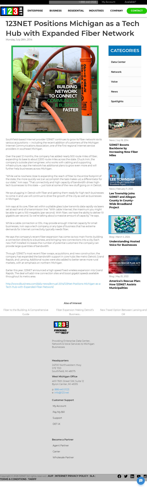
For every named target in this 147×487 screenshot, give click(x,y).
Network (116, 72)
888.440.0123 (62, 389)
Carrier (56, 451)
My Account (108, 2)
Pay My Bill (59, 412)
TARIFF (32, 479)
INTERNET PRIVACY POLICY (71, 476)
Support (57, 418)
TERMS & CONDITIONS (13, 479)
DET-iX (56, 424)
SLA (92, 476)
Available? (130, 2)
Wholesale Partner (63, 457)
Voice (114, 81)
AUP (50, 476)
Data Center (118, 62)
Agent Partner (61, 445)
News (114, 91)
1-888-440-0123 (87, 2)
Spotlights (117, 101)
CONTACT (137, 10)
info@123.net (61, 392)
